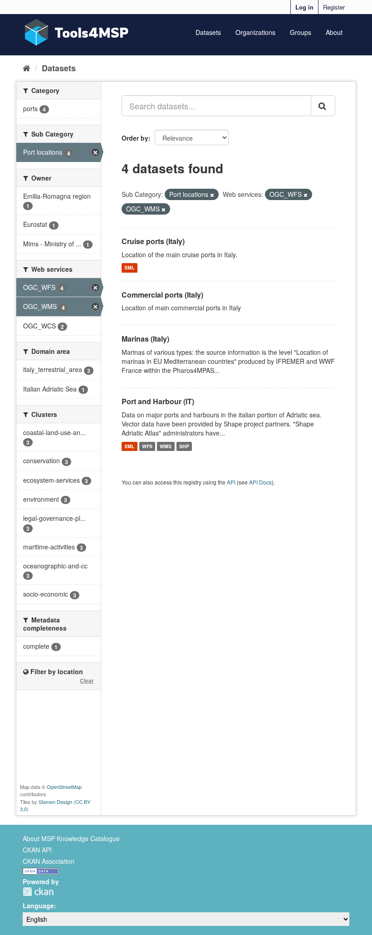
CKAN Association (48, 861)
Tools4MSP (91, 32)
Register (334, 7)
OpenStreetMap (64, 786)
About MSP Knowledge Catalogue (71, 838)
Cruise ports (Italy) (153, 241)
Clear (87, 680)
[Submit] (323, 105)
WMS (165, 446)
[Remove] (212, 194)
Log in (304, 7)
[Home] (26, 67)
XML (129, 267)
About (334, 32)
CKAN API (37, 849)
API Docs (260, 482)
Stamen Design (55, 801)
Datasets (208, 32)
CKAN (38, 891)
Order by (135, 137)
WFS (147, 446)
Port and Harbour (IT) (158, 401)
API (231, 482)
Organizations (255, 32)
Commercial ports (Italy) (162, 294)
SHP (184, 446)
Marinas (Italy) (145, 338)
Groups (300, 32)
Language (38, 905)
